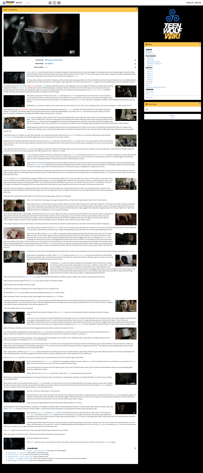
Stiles (28, 117)
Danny (37, 72)
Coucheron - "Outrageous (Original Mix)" (20, 458)
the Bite (79, 324)
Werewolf (115, 395)
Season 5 (150, 77)
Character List (150, 54)
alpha (51, 320)
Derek (21, 86)
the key (133, 361)
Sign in (197, 2)
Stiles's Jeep (33, 340)
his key (90, 361)
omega (102, 424)
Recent (19, 2)
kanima (72, 96)
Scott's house (32, 352)
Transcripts (149, 81)
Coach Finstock (8, 137)
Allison (107, 172)
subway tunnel (31, 86)
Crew (147, 85)
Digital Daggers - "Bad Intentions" (18, 460)
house (69, 373)
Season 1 (150, 70)
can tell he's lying (22, 88)
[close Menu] (146, 44)
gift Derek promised (96, 90)
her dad (39, 383)
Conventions (150, 92)
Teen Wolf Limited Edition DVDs (155, 87)
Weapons (150, 66)
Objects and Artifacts (153, 62)
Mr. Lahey (70, 109)
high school (60, 312)
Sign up (190, 2)
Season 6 (150, 79)
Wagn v (172, 117)
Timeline (149, 52)
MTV (46, 67)
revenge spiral (101, 155)
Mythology (150, 60)
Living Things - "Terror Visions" (17, 452)
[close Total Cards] (146, 104)
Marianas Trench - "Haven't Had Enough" (21, 456)
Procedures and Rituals (154, 64)
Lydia (74, 141)
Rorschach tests (81, 255)
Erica (93, 82)
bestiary (105, 237)
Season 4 (150, 75)
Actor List (149, 83)
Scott (57, 96)
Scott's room (48, 361)
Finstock (49, 233)
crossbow (50, 243)
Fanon (148, 94)
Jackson (29, 72)
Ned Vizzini (59, 60)
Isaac (43, 86)
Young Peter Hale (39, 165)
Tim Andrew (49, 63)
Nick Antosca (49, 60)
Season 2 (150, 71)
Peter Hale (73, 155)
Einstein (17, 178)
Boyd (35, 300)
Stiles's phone (45, 373)
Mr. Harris (7, 178)
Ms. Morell (60, 255)
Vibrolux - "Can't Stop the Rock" (37, 450)
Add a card (149, 97)
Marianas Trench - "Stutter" (16, 454)
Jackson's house (30, 277)
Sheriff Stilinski (24, 109)
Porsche (75, 76)
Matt (60, 263)
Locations (150, 58)
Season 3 (150, 73)
